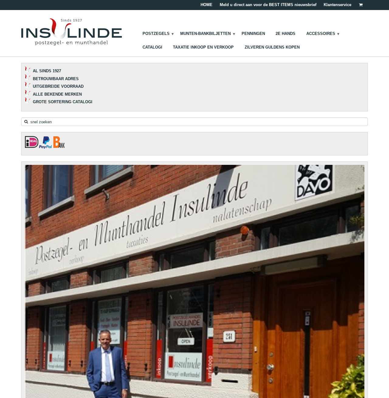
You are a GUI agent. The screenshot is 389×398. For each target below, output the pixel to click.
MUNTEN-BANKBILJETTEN (205, 33)
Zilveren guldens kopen (272, 47)
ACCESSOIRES (320, 33)
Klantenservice (337, 4)
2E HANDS (285, 33)
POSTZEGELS (156, 33)
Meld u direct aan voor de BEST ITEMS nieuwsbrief (268, 4)
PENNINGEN (253, 33)
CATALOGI (152, 47)
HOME (206, 4)
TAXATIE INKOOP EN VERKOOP (203, 47)
